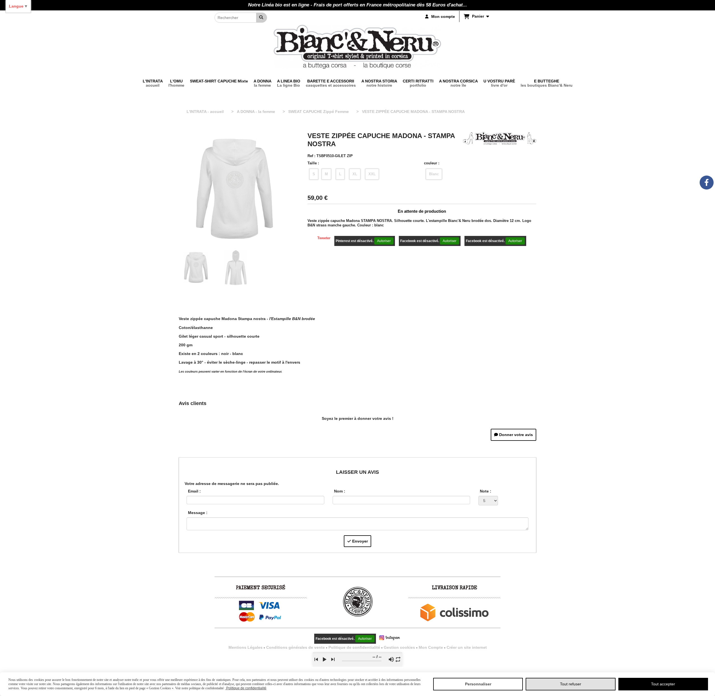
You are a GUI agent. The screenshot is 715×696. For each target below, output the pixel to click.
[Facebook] (707, 183)
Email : (194, 491)
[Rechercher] (261, 18)
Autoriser (384, 241)
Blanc (434, 174)
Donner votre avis (515, 434)
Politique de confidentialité (354, 647)
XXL (372, 174)
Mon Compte (431, 647)
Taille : (313, 163)
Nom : (339, 491)
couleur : (431, 163)
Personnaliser (478, 684)
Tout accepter (663, 684)
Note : (485, 491)
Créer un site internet (467, 647)
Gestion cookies (400, 647)
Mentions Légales (245, 647)
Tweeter (323, 238)
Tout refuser (570, 684)
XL (354, 174)
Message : (198, 512)
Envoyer (359, 541)
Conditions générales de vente (295, 647)
